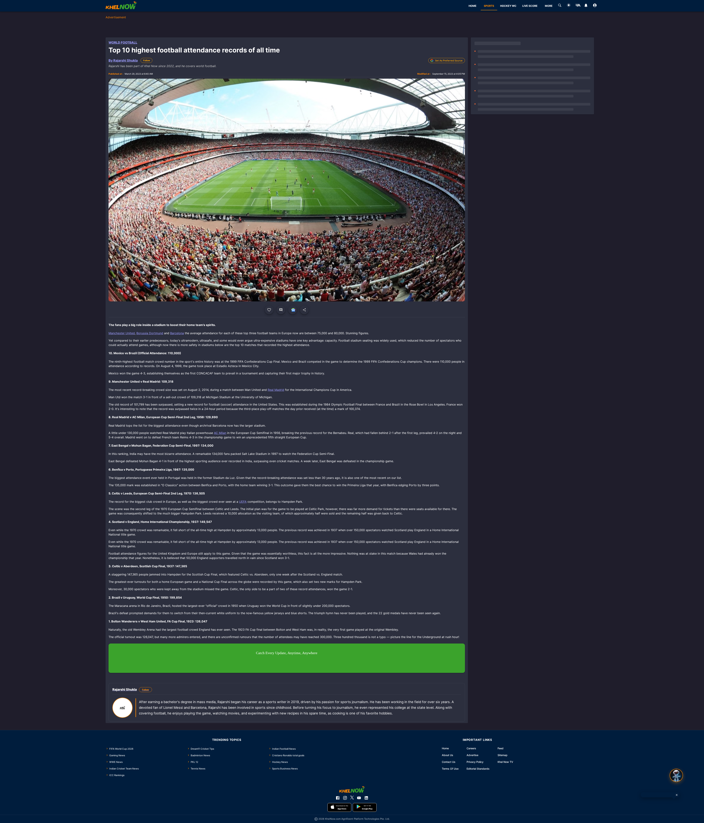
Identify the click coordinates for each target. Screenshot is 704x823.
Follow (146, 60)
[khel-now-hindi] (578, 5)
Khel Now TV (505, 761)
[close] (676, 795)
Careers (471, 748)
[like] (269, 309)
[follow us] (292, 309)
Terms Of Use (450, 768)
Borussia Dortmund (149, 333)
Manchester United (122, 333)
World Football (123, 42)
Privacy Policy (475, 761)
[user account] (594, 6)
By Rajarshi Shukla (123, 60)
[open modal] (676, 775)
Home (445, 748)
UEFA (243, 501)
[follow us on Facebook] (338, 798)
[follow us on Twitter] (352, 798)
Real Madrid (276, 390)
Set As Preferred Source (449, 60)
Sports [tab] (489, 5)
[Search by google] (559, 5)
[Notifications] (585, 6)
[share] (304, 309)
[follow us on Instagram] (345, 798)
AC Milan (220, 433)
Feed (500, 748)
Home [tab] (472, 5)
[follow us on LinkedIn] (366, 798)
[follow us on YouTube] (359, 798)
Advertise (472, 755)
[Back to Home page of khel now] (121, 5)
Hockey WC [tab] (508, 5)
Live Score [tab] (530, 5)
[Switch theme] (568, 6)
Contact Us (448, 761)
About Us (447, 755)
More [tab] (549, 5)
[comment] (280, 309)
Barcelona (177, 333)
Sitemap (502, 755)
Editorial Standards (478, 768)
